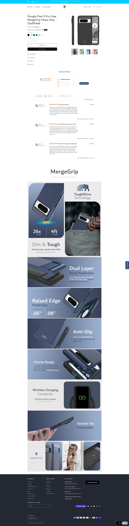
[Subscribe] (50, 506)
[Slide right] (99, 51)
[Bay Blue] (42, 35)
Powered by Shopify (41, 522)
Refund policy (31, 498)
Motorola (48, 486)
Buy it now (42, 49)
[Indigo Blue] (34, 35)
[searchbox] (39, 96)
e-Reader (48, 491)
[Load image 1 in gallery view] (74, 52)
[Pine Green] (36, 35)
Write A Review (84, 83)
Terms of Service (31, 496)
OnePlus (48, 484)
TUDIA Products (34, 522)
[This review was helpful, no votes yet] (90, 119)
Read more (53, 114)
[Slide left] (69, 51)
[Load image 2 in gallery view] (81, 52)
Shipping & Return (32, 486)
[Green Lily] (39, 35)
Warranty (30, 484)
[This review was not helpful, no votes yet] (92, 119)
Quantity (29, 37)
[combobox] (53, 96)
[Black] (28, 35)
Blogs (29, 491)
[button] (94, 6)
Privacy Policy (31, 493)
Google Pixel (49, 481)
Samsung (48, 489)
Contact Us (30, 489)
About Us (30, 481)
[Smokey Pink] (31, 35)
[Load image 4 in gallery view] (95, 52)
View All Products (50, 493)
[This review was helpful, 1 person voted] (90, 138)
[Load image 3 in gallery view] (88, 52)
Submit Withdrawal (92, 482)
